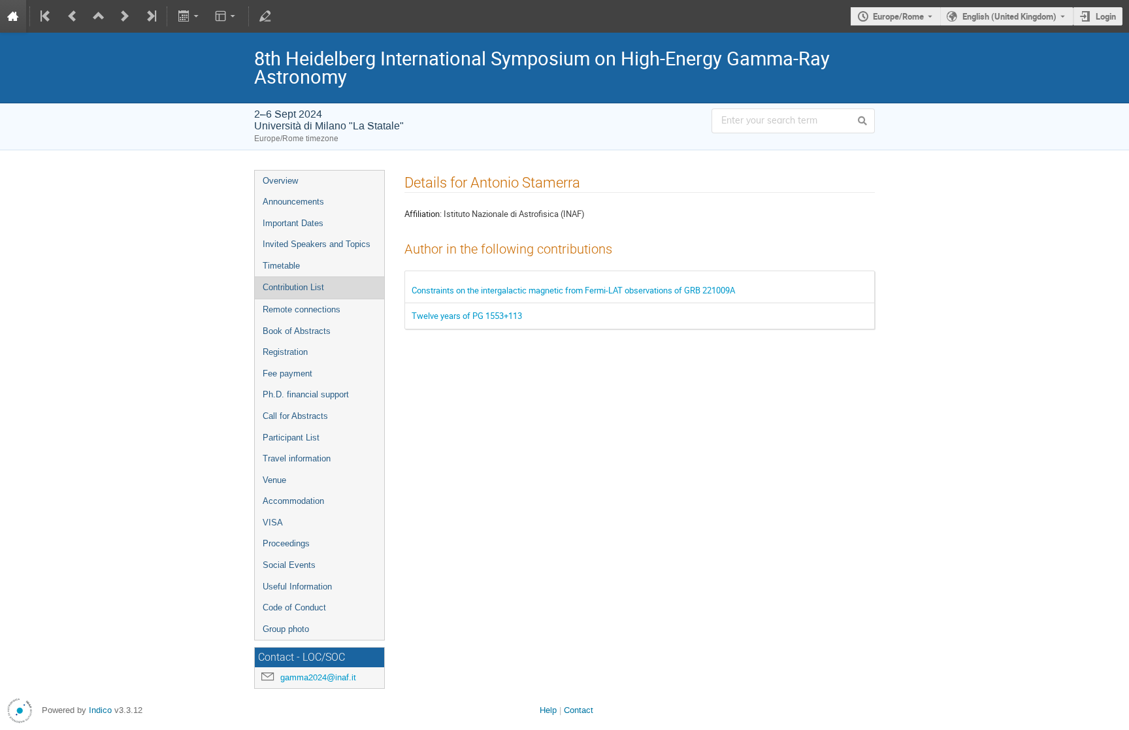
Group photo (286, 629)
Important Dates (293, 223)
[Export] (189, 16)
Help (548, 710)
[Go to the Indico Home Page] (13, 16)
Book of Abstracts (297, 331)
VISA (273, 522)
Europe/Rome (898, 16)
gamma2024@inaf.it (318, 677)
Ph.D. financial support (306, 394)
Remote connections (301, 309)
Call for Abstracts (295, 416)
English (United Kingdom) (1009, 16)
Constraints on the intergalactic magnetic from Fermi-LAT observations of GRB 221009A (573, 290)
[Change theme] (226, 16)
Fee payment (287, 373)
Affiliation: (423, 214)
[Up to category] (99, 16)
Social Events (289, 565)
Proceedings (286, 543)
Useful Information (297, 586)
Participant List (291, 437)
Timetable (281, 266)
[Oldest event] (46, 16)
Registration (285, 352)
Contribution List (293, 287)
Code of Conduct (294, 607)
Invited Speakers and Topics (316, 244)
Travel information (297, 458)
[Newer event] (125, 16)
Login (1106, 16)
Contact (578, 710)
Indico (100, 710)
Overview (280, 181)
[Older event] (72, 16)
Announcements (293, 202)
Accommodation (293, 501)
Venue (274, 480)
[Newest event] (150, 16)
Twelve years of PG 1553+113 (467, 316)
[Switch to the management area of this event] (265, 16)
